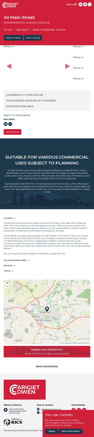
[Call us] (90, 4)
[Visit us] (85, 4)
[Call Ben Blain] (10, 124)
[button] (9, 66)
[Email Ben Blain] (6, 124)
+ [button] (7, 282)
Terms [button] (7, 271)
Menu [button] (70, 4)
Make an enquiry (13, 38)
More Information (71, 431)
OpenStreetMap (77, 343)
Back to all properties (47, 366)
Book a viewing (33, 38)
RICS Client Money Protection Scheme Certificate (21, 430)
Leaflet (62, 343)
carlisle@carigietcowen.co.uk (51, 409)
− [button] (7, 286)
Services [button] (8, 265)
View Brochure (12, 132)
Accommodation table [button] (15, 260)
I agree (51, 431)
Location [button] (8, 218)
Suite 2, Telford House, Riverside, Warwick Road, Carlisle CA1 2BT (17, 411)
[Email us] (80, 4)
